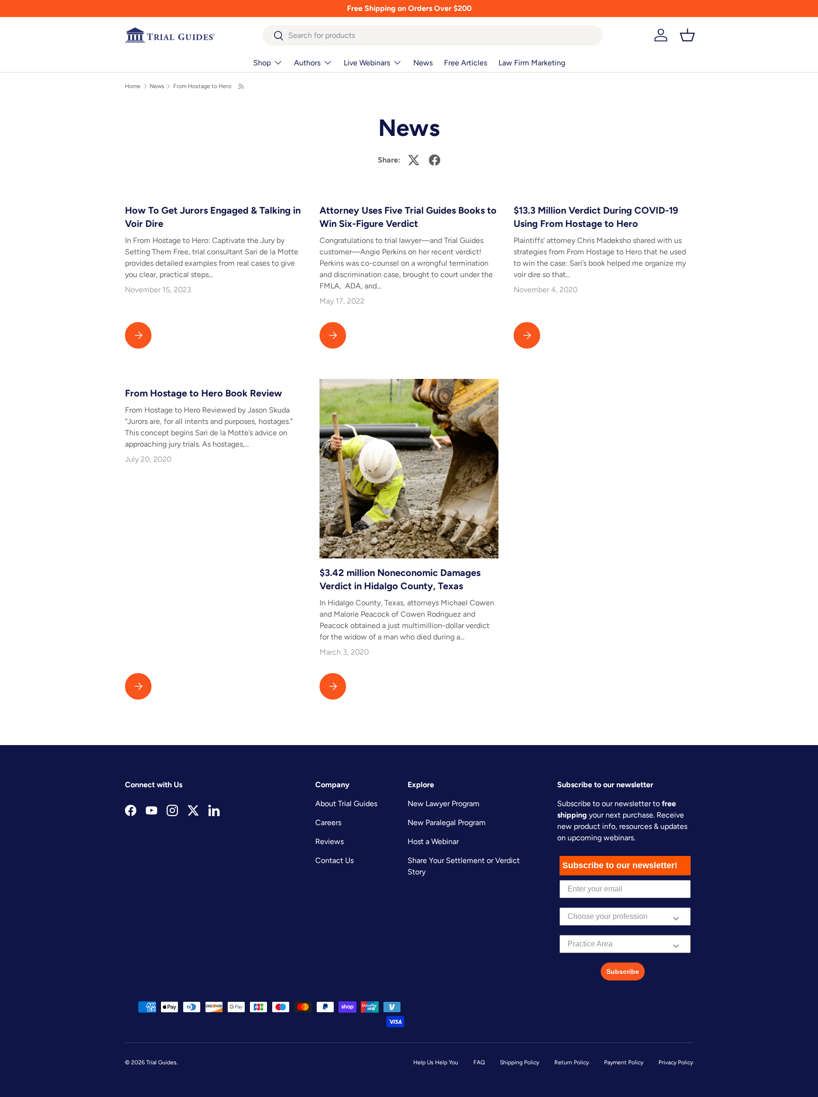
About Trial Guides (346, 803)
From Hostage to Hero (202, 86)
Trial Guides (161, 1062)
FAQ (479, 1062)
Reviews (329, 841)
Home (133, 86)
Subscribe (622, 971)
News (423, 62)
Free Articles (465, 62)
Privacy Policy (675, 1062)
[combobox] (433, 35)
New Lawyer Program (444, 803)
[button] (687, 35)
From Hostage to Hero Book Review (203, 393)
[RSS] (241, 86)
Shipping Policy (519, 1062)
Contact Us (334, 860)
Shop (262, 62)
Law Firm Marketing (531, 62)
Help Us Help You (435, 1062)
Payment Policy (623, 1062)
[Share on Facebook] (434, 160)
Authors (307, 62)
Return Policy (571, 1062)
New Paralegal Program (447, 822)
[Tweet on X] (413, 160)
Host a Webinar (433, 841)
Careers (328, 822)
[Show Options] (676, 916)
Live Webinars (367, 62)
